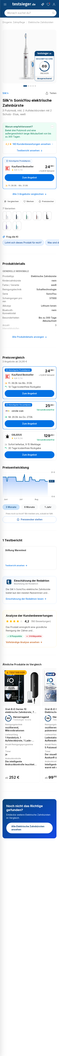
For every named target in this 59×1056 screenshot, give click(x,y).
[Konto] (53, 4)
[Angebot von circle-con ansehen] (29, 415)
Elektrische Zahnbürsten (40, 22)
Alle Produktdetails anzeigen (28, 337)
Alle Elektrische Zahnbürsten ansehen (27, 828)
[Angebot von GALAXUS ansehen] (29, 445)
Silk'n (5, 93)
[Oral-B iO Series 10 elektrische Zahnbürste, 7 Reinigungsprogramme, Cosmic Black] (21, 725)
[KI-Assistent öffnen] (42, 4)
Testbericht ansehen (28, 150)
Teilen (53, 93)
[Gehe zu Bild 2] (29, 86)
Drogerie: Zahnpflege (14, 22)
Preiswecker (48, 201)
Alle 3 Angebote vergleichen (28, 194)
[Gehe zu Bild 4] (33, 86)
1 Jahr (48, 507)
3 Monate (11, 507)
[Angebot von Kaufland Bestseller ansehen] (29, 173)
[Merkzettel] (48, 4)
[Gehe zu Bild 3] (31, 86)
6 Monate (29, 507)
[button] (29, 485)
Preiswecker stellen (31, 519)
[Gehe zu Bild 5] (35, 86)
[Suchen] (53, 13)
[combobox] (30, 12)
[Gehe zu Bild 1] (25, 86)
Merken (30, 201)
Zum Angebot (29, 177)
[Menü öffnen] (5, 4)
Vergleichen (13, 201)
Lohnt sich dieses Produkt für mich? (23, 242)
